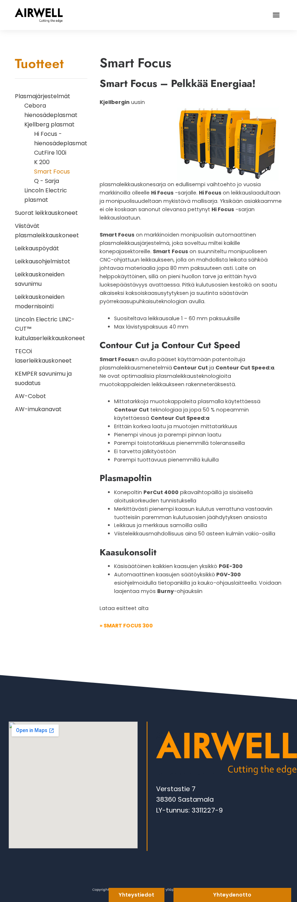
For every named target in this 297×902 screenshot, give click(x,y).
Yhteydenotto (232, 894)
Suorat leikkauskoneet (46, 213)
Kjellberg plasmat (49, 124)
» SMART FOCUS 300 (126, 625)
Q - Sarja (46, 181)
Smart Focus (52, 171)
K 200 (42, 162)
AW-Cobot (30, 396)
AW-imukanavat (38, 409)
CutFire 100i (50, 153)
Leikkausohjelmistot (42, 261)
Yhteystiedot (136, 894)
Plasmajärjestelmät (42, 96)
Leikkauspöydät (37, 248)
